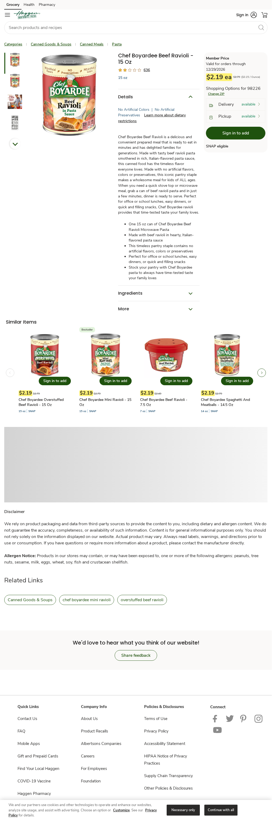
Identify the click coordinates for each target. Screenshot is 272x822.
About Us (89, 718)
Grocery (12, 4)
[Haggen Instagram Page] (259, 718)
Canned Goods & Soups (51, 44)
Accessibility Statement (164, 743)
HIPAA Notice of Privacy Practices (165, 759)
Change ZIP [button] (216, 94)
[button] (246, 15)
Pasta (117, 44)
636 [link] (147, 70)
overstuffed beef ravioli (142, 600)
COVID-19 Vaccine (34, 781)
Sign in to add (235, 133)
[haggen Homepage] (27, 15)
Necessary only (183, 809)
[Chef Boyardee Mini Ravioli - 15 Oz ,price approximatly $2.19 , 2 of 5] (105, 372)
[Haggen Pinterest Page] (244, 718)
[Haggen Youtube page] (217, 730)
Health (29, 4)
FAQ (21, 731)
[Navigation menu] (7, 15)
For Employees (94, 768)
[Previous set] (10, 372)
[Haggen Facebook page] (216, 718)
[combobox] (135, 27)
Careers (87, 756)
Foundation (91, 781)
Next (15, 143)
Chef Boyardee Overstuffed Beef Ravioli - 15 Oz (41, 402)
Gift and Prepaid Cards (38, 756)
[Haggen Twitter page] (229, 718)
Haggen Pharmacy (34, 793)
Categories (13, 44)
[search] (261, 27)
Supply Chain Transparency (168, 775)
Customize (121, 810)
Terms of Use (155, 718)
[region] (136, 810)
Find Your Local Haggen (38, 768)
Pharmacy (47, 4)
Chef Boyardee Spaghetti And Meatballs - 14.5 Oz (225, 402)
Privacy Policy (156, 731)
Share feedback (135, 655)
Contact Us (27, 718)
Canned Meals (91, 44)
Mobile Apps (29, 743)
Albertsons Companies (101, 743)
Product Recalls (94, 731)
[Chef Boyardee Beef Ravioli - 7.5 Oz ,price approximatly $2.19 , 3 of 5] (166, 372)
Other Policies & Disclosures (168, 788)
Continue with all (221, 809)
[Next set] (261, 372)
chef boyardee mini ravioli (87, 600)
